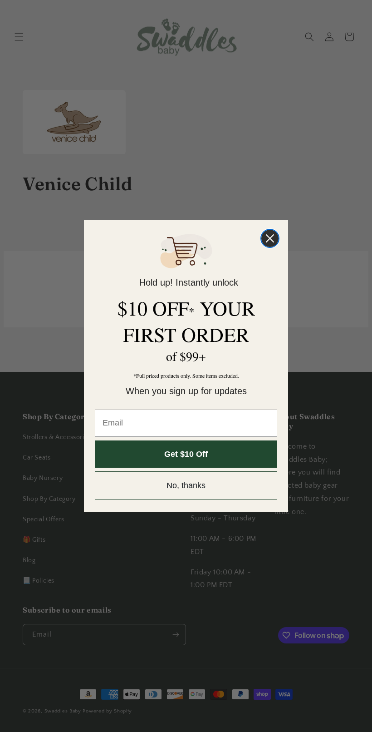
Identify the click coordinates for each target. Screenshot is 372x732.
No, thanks (186, 485)
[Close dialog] (270, 238)
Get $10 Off (186, 454)
